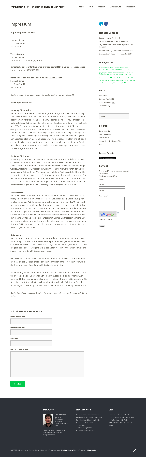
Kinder (112, 77)
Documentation (105, 134)
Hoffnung (124, 74)
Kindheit (128, 78)
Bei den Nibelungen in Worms (110, 50)
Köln (132, 78)
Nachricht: (103, 196)
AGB (91, 7)
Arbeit (111, 68)
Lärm (100, 80)
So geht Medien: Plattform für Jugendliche (114, 45)
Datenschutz (115, 7)
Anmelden (103, 95)
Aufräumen (117, 67)
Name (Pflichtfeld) (17, 317)
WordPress (68, 450)
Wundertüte (129, 83)
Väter (115, 83)
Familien (110, 72)
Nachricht (19, 349)
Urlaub (104, 83)
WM (124, 82)
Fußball (102, 74)
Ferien (126, 72)
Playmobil (112, 80)
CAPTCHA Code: (105, 219)
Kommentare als (107, 102)
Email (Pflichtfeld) (17, 327)
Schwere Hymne (105, 38)
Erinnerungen (124, 70)
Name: (102, 179)
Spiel (130, 80)
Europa (101, 72)
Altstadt (107, 67)
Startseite (80, 7)
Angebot (101, 7)
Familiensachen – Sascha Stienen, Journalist (37, 6)
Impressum (131, 7)
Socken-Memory (119, 80)
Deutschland (103, 70)
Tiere (133, 80)
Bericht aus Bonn (105, 131)
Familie (105, 72)
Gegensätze (112, 74)
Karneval (105, 78)
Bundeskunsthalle (124, 67)
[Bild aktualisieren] (118, 212)
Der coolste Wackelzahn (108, 54)
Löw (103, 80)
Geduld (107, 74)
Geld (117, 74)
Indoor (129, 74)
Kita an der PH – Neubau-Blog (110, 141)
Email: (101, 185)
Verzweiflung (109, 83)
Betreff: (102, 190)
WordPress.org (104, 106)
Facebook (106, 24)
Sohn (126, 80)
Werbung (119, 83)
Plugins (102, 144)
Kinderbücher (121, 78)
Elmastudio (91, 450)
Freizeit (131, 72)
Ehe (114, 70)
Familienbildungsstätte (118, 72)
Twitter (101, 24)
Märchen (107, 80)
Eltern (117, 70)
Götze (120, 74)
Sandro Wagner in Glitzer (108, 41)
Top (133, 450)
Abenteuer (102, 67)
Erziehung (130, 70)
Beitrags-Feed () (106, 99)
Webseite (14, 338)
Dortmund (110, 70)
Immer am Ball (104, 138)
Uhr (100, 83)
